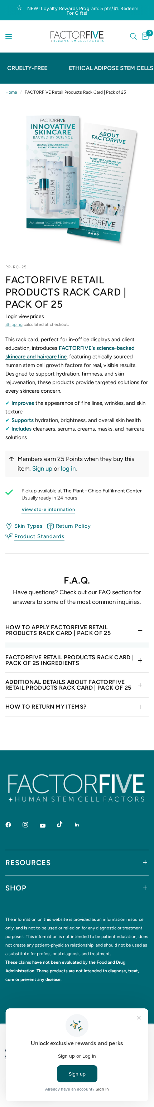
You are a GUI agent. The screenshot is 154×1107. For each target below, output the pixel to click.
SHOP (16, 888)
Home (11, 92)
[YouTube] (48, 826)
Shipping (14, 324)
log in (68, 468)
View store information (48, 509)
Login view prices (24, 316)
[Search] (133, 36)
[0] (144, 36)
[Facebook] (13, 825)
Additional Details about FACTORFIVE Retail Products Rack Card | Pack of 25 (68, 685)
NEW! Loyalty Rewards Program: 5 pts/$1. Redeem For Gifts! (83, 11)
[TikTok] (65, 824)
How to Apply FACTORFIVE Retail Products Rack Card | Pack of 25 (58, 630)
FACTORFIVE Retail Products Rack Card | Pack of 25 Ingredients (69, 660)
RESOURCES (28, 862)
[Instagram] (30, 825)
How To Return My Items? (45, 706)
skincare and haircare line (36, 356)
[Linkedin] (82, 825)
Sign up (42, 468)
